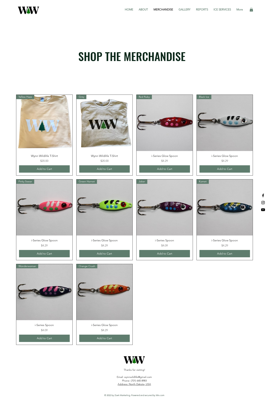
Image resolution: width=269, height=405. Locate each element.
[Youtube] (263, 209)
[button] (251, 9)
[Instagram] (263, 202)
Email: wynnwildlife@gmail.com (134, 377)
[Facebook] (263, 195)
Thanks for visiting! (134, 369)
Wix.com (160, 395)
